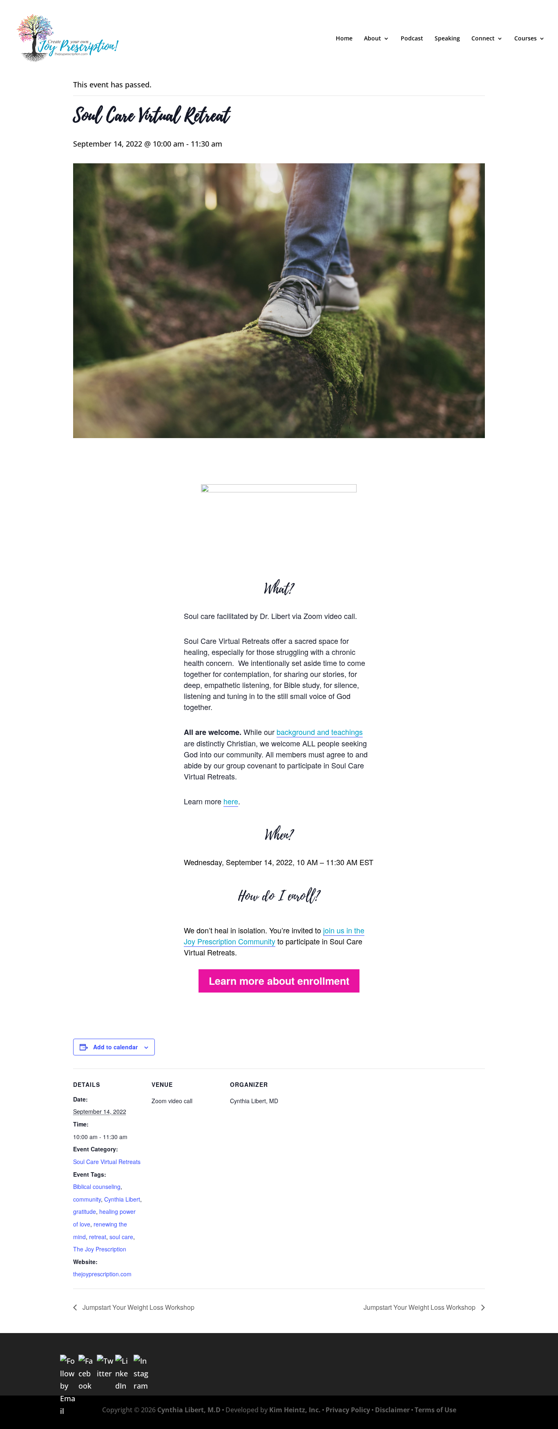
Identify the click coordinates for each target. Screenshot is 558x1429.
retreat (97, 1237)
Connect (483, 39)
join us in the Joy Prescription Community (274, 935)
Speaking (447, 39)
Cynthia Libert (122, 1199)
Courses (525, 39)
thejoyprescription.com (102, 1274)
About (372, 39)
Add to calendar (115, 1047)
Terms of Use (435, 1409)
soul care (121, 1237)
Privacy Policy (348, 1409)
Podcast (412, 39)
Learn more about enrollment (279, 980)
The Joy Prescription (99, 1249)
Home (344, 39)
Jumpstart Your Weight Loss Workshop (137, 1307)
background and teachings (320, 731)
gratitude (84, 1211)
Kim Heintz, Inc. (295, 1409)
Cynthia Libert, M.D (189, 1409)
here (230, 801)
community (87, 1199)
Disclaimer (392, 1409)
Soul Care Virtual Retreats (107, 1161)
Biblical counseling (97, 1186)
